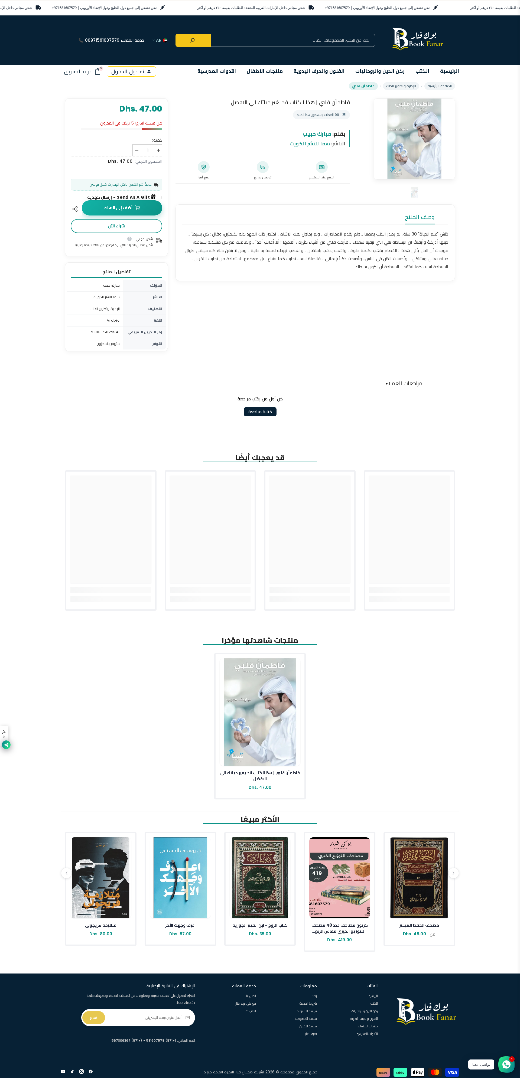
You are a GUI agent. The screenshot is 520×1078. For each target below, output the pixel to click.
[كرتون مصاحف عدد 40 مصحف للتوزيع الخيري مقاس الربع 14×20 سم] (339, 877)
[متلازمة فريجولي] (100, 877)
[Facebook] (91, 1071)
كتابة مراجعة (260, 412)
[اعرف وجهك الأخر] (180, 877)
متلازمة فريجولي (100, 925)
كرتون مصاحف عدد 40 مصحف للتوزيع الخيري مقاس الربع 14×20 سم (339, 928)
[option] (414, 139)
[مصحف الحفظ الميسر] (419, 877)
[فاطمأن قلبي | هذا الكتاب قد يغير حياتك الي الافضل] (260, 712)
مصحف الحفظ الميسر (419, 925)
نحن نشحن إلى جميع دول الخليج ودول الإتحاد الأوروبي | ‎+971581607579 (104, 7)
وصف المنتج (420, 217)
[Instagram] (81, 1071)
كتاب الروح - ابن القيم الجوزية (260, 925)
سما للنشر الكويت (310, 143)
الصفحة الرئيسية (440, 86)
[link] (409, 590)
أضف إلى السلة (118, 208)
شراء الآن (116, 226)
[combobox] (293, 40)
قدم (94, 1017)
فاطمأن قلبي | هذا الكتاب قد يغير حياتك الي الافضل (260, 776)
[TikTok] (72, 1071)
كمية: (157, 140)
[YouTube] (63, 1071)
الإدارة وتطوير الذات (401, 86)
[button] (66, 873)
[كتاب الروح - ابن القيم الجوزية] (260, 877)
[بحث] (193, 40)
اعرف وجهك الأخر (180, 925)
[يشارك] (76, 208)
